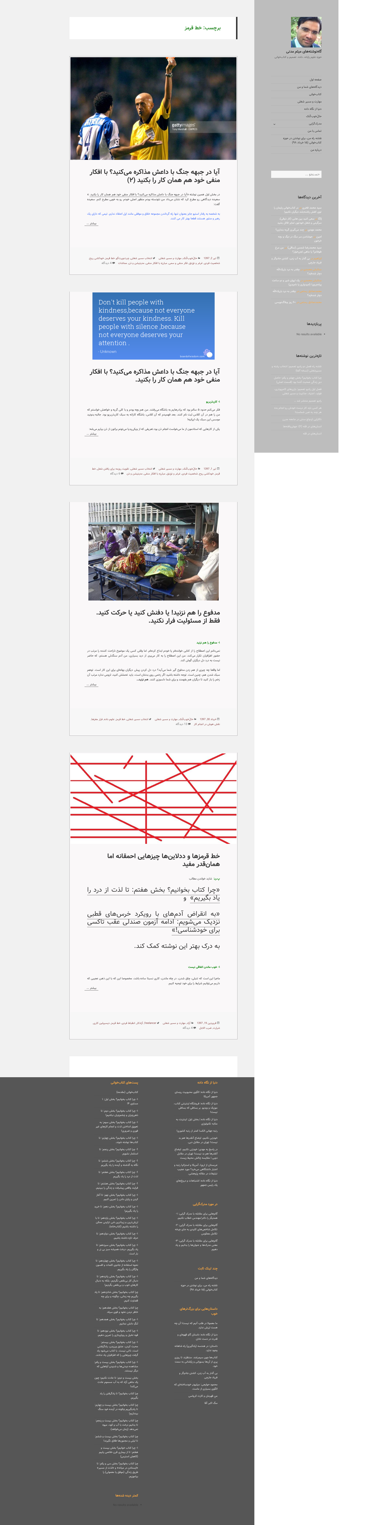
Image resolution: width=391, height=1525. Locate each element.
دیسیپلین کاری (101, 1023)
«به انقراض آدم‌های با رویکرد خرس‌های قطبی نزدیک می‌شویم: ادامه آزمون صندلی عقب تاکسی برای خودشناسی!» (153, 922)
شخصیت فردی (212, 263)
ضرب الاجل (205, 1028)
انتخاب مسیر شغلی (141, 258)
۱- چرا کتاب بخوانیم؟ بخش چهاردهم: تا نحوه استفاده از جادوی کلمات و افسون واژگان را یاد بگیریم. (117, 1265)
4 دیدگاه (107, 263)
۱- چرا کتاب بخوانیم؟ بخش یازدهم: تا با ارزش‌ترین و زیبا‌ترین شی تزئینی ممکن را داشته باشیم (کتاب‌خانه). (116, 1222)
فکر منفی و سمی (178, 263)
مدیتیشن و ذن (136, 263)
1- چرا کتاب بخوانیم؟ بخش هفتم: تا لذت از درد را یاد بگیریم (118, 1174)
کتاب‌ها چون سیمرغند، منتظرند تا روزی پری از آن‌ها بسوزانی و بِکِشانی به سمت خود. (196, 1361)
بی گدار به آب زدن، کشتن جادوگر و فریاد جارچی (296, 260)
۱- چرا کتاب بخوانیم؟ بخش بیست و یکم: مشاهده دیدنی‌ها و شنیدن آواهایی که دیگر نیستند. (116, 1366)
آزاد (188, 1023)
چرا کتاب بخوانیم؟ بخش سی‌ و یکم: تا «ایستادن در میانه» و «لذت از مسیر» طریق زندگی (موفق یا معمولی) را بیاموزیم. (117, 1470)
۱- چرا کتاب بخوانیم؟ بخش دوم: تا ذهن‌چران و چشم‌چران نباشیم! (119, 1113)
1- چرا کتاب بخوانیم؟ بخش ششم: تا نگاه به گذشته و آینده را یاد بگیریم (118, 1163)
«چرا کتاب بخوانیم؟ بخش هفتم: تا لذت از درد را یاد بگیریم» (153, 894)
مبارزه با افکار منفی (156, 263)
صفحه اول (316, 79)
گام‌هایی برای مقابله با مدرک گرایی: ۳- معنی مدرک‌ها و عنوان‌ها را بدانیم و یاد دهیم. (196, 1245)
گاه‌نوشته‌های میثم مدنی (304, 51)
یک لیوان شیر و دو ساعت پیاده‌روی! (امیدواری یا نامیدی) (297, 282)
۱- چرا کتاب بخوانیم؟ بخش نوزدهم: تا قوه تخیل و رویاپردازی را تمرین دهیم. (117, 1333)
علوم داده (109, 719)
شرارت (216, 1028)
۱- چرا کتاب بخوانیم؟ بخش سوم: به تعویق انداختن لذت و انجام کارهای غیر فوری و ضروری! (117, 1126)
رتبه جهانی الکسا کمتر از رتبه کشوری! (197, 1131)
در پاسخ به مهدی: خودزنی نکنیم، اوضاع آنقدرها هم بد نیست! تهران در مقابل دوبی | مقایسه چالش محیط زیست (196, 1153)
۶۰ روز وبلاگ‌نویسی (285, 302)
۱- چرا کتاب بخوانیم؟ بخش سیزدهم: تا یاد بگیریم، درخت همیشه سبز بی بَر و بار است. (117, 1249)
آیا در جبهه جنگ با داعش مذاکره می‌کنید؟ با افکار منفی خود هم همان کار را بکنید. (138, 194)
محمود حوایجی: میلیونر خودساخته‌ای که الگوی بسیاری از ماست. (195, 1386)
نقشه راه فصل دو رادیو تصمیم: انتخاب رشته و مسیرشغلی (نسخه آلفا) (297, 368)
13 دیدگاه (181, 724)
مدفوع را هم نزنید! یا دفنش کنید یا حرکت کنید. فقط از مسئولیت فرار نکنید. (158, 617)
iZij (320, 218)
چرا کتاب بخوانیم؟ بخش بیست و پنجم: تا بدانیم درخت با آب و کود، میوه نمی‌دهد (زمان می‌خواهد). (117, 1425)
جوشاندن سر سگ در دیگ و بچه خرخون (300, 239)
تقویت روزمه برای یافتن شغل (113, 469)
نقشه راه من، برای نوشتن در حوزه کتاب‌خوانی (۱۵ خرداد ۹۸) (302, 140)
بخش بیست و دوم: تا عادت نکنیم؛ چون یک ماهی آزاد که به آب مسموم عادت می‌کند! (116, 1382)
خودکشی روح (96, 258)
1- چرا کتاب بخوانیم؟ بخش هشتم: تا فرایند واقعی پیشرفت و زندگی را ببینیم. (117, 1185)
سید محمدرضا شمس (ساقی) (305, 247)
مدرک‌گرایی (315, 123)
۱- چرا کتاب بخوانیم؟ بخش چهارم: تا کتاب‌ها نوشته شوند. (118, 1140)
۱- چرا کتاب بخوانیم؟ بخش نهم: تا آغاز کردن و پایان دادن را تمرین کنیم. (117, 1197)
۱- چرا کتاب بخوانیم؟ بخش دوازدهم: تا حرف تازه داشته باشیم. (117, 1236)
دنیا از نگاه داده (313, 109)
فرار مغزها (97, 719)
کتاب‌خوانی (315, 94)
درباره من (316, 150)
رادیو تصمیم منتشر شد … (308, 401)
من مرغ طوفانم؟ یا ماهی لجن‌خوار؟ (298, 250)
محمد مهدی (315, 229)
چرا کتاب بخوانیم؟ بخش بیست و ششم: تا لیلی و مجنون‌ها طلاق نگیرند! (116, 1438)
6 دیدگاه (115, 473)
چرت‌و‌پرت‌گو (122, 258)
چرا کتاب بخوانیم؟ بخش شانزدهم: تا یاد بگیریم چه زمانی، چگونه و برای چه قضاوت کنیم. (116, 1296)
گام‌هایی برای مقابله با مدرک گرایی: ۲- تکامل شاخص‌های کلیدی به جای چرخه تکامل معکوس (196, 1229)
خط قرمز (110, 258)
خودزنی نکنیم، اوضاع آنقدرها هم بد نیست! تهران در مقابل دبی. (198, 1140)
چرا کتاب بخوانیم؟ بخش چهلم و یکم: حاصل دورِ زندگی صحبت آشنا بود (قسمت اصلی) (298, 380)
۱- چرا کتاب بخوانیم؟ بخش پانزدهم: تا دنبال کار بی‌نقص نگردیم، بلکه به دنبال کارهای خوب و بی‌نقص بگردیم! (116, 1280)
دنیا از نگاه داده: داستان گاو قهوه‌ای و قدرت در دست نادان (197, 1337)
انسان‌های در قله (312, 433)
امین (319, 236)
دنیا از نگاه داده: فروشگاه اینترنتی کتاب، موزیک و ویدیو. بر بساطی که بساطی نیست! (195, 1107)
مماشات (122, 263)
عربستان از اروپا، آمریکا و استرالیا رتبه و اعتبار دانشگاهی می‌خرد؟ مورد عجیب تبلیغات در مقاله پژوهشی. (195, 1169)
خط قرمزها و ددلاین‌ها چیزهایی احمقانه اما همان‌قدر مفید (163, 860)
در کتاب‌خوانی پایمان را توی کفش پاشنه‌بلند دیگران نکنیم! (298, 210)
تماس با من (315, 131)
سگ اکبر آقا (210, 1403)
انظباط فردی (128, 1023)
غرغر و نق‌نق (196, 263)
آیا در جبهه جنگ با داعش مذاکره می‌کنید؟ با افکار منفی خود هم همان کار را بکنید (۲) (155, 176)
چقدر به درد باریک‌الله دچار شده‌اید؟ (299, 271)
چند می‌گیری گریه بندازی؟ (290, 230)
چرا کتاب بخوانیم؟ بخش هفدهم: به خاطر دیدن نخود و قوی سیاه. (118, 1310)
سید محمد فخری (312, 207)
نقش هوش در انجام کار (207, 724)
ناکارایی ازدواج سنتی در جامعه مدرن (302, 419)
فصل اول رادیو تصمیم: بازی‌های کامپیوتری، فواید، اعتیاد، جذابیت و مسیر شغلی (298, 391)
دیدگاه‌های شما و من (309, 87)
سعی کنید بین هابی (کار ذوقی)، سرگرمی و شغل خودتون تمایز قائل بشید (299, 221)
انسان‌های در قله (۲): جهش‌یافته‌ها (302, 426)
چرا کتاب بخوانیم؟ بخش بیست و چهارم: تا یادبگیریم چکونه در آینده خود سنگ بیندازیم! (116, 1409)
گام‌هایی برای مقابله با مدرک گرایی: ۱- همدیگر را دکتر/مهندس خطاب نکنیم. (196, 1216)
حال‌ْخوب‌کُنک (314, 116)
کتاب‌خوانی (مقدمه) (127, 1092)
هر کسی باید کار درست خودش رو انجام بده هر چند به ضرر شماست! (298, 410)
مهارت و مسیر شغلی (310, 101)
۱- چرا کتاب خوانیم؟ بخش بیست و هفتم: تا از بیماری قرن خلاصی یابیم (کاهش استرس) (118, 1452)
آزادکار (139, 1023)
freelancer (150, 1023)
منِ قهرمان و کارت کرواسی (202, 1396)
